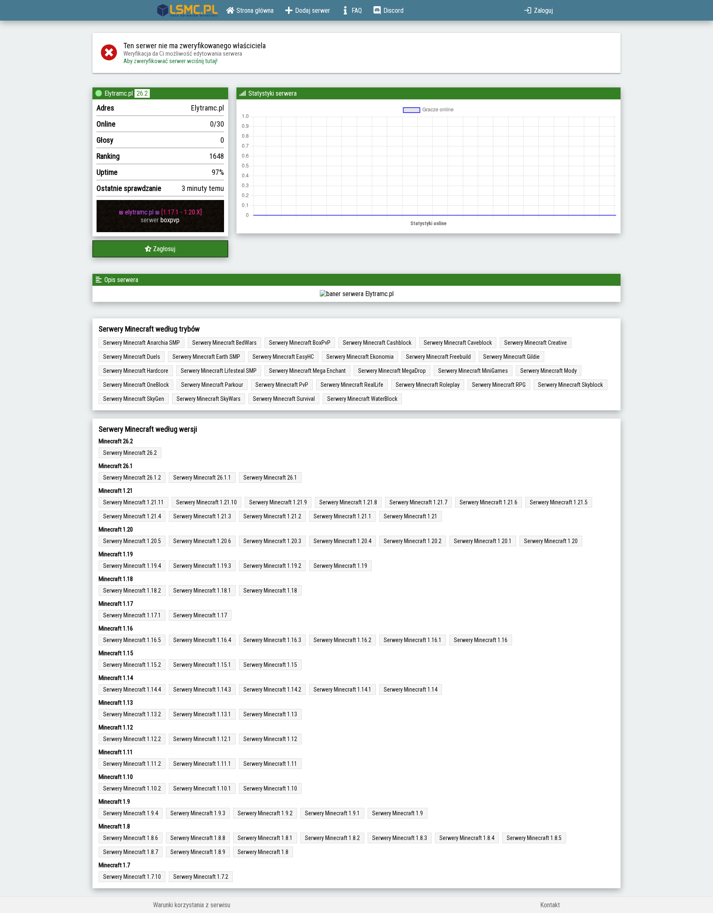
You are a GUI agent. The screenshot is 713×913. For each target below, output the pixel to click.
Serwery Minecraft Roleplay (428, 384)
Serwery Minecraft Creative (535, 342)
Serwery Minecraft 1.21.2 (272, 516)
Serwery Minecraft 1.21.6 (488, 502)
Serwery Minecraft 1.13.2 (132, 714)
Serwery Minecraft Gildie (511, 356)
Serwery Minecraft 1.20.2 (412, 541)
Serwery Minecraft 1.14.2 (272, 689)
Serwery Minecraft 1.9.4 (130, 813)
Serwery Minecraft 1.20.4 (342, 541)
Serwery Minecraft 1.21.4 (132, 516)
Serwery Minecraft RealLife (352, 384)
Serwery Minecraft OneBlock (136, 384)
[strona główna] (187, 10)
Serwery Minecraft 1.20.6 (202, 541)
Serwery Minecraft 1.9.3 (197, 813)
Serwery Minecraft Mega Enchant (307, 370)
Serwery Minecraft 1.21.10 (206, 502)
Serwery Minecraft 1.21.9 (278, 502)
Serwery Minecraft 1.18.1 (202, 590)
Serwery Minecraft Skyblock (570, 384)
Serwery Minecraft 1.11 (270, 763)
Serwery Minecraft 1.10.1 (202, 788)
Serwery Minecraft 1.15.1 (202, 664)
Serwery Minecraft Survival (284, 398)
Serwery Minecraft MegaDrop (392, 370)
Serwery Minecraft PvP (281, 384)
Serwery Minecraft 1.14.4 (132, 689)
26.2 (142, 93)
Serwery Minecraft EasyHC (283, 356)
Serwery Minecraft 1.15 (270, 664)
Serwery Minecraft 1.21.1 (342, 516)
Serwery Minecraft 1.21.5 (559, 502)
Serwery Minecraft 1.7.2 (200, 876)
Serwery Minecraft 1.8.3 (399, 838)
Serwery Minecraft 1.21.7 (418, 502)
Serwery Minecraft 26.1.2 (132, 477)
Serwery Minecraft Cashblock (377, 342)
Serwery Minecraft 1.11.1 (202, 763)
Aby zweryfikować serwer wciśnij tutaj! (170, 61)
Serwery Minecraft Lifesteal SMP (219, 370)
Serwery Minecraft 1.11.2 (132, 763)
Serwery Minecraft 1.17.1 (132, 615)
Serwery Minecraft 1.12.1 (202, 739)
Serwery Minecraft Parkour (212, 384)
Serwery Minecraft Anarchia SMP (141, 342)
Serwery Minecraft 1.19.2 (272, 565)
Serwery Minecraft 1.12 (270, 739)
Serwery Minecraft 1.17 (200, 615)
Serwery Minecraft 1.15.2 (132, 664)
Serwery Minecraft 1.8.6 (130, 838)
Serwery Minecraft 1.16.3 (272, 640)
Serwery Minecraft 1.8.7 (130, 852)
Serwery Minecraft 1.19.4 (132, 565)
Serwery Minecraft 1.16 (481, 640)
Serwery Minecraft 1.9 (397, 813)
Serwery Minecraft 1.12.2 (132, 739)
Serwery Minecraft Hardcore (135, 370)
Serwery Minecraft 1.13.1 (202, 714)
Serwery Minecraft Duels (131, 356)
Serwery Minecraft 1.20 (551, 541)
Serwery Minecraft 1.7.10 (132, 876)
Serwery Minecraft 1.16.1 (412, 640)
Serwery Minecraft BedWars (224, 342)
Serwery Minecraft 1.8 (263, 852)
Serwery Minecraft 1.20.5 (132, 541)
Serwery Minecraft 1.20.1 (483, 541)
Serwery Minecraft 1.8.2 (332, 838)
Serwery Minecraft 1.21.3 (202, 516)
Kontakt (550, 905)
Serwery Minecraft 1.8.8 (197, 838)
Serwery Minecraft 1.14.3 (202, 689)
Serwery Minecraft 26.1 (270, 477)
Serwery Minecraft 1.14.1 (342, 689)
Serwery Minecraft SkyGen (133, 398)
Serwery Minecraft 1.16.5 (132, 640)
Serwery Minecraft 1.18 (270, 590)
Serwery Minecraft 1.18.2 (132, 590)
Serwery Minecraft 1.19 (340, 565)
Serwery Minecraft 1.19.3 (202, 565)
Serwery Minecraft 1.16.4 (202, 640)
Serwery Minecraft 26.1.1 (202, 477)
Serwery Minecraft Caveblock (458, 342)
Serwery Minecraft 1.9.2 (265, 813)
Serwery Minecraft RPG (499, 384)
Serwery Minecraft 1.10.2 (132, 788)
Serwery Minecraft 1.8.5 (534, 838)
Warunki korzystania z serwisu (191, 905)
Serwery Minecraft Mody (548, 370)
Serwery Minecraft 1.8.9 (197, 852)
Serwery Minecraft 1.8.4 (466, 838)
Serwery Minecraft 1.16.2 (342, 640)
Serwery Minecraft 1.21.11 (133, 502)
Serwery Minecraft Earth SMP (206, 356)
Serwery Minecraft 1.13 (270, 714)
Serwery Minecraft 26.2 (130, 452)
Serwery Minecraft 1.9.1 (332, 813)
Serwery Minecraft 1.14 (410, 689)
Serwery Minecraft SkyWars (209, 398)
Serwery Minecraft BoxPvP (300, 342)
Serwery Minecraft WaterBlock (362, 398)
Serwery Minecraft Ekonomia (360, 356)
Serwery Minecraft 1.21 (410, 516)
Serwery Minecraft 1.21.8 (348, 502)
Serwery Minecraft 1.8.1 (265, 838)
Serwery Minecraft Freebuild (438, 356)
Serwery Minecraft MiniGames (473, 370)
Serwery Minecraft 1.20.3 (272, 541)
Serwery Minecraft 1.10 (270, 788)
